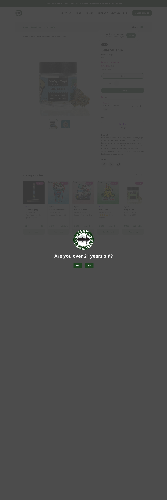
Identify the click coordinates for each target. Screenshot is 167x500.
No (89, 266)
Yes (77, 266)
